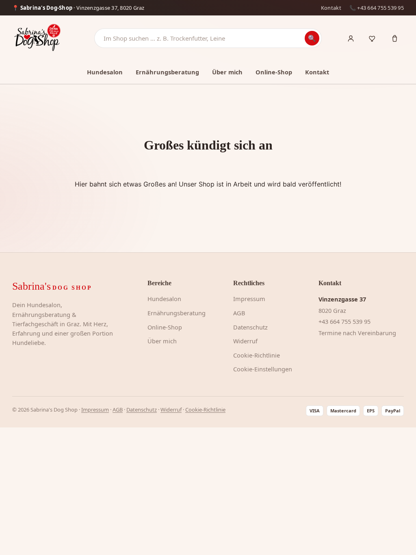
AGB (239, 313)
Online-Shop (274, 72)
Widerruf (245, 341)
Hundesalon (105, 72)
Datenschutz (250, 327)
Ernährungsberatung (167, 72)
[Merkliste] (372, 38)
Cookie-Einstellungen (262, 369)
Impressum (249, 299)
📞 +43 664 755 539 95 (376, 7)
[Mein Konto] (350, 38)
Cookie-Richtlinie (256, 355)
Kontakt (331, 7)
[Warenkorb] (394, 38)
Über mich (227, 72)
